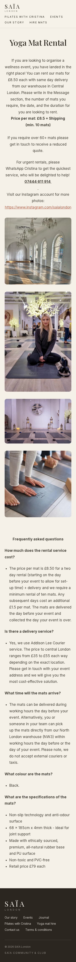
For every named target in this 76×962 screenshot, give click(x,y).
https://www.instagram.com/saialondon (38, 207)
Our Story (14, 22)
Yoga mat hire (46, 923)
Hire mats (38, 22)
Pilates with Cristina (25, 16)
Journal (44, 917)
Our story (11, 917)
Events (56, 16)
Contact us (12, 929)
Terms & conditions (38, 929)
